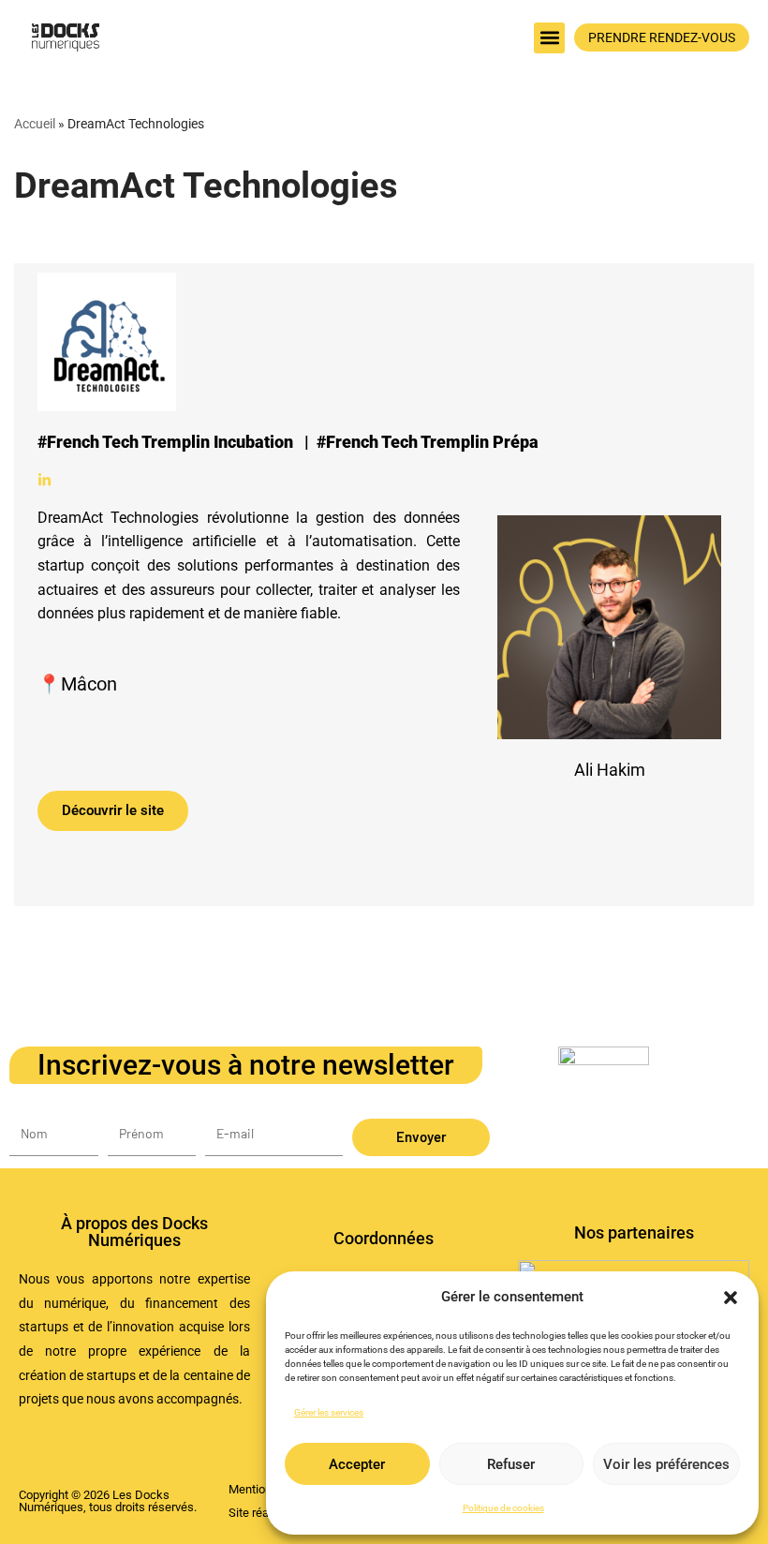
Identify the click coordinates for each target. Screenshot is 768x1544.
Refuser (511, 1464)
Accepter (357, 1464)
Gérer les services (328, 1412)
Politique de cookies (503, 1508)
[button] (730, 1297)
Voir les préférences (666, 1464)
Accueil (34, 123)
